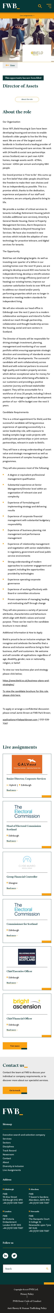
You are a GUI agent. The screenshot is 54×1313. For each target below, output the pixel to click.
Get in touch (15, 1090)
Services (7, 1138)
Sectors (7, 1142)
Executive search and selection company (24, 1134)
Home (12, 65)
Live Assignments (12, 1170)
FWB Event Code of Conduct (27, 1301)
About (6, 1162)
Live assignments (26, 15)
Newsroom (8, 1154)
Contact (7, 1158)
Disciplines (8, 1146)
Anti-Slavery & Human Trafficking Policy (27, 1308)
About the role (27, 99)
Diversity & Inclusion (13, 1166)
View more (14, 1046)
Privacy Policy (27, 1294)
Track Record (9, 1150)
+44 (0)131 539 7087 (13, 1203)
